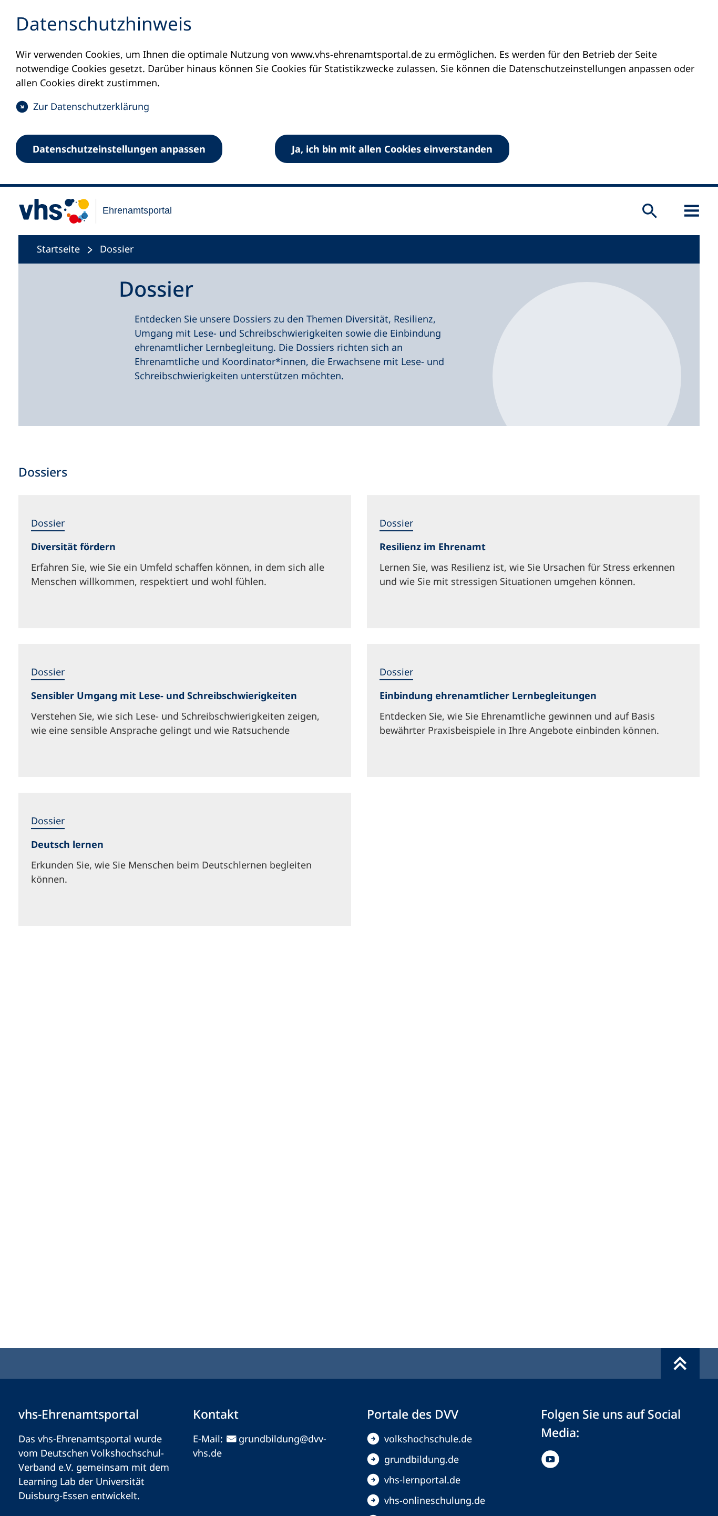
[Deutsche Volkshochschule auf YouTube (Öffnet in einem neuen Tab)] (553, 1459)
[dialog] (359, 93)
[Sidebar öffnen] (692, 211)
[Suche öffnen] (650, 211)
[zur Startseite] (88, 211)
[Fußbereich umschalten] (680, 1363)
